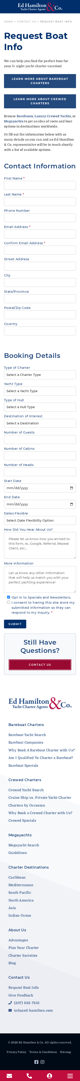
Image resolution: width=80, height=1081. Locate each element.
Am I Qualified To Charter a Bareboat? (40, 758)
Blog (12, 963)
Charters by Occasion (26, 805)
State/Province (16, 292)
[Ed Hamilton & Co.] (40, 6)
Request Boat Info (23, 988)
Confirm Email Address (24, 243)
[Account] (50, 1076)
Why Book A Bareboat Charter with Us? (41, 750)
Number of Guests (19, 432)
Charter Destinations (28, 867)
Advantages (18, 940)
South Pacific (19, 893)
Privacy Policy (16, 1052)
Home (8, 21)
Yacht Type (13, 384)
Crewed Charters (24, 780)
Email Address (17, 227)
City (7, 275)
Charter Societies (23, 956)
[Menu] (70, 1076)
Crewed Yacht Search (26, 790)
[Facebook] (37, 1062)
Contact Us (26, 21)
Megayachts (20, 835)
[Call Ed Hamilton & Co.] (30, 1076)
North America (21, 900)
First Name (14, 178)
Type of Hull (14, 400)
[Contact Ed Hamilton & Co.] (10, 1076)
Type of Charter (17, 368)
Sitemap (65, 1052)
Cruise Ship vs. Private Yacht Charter (39, 798)
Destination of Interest (23, 416)
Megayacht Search (23, 845)
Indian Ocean (19, 916)
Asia (12, 908)
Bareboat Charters (26, 725)
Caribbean (17, 877)
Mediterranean (20, 885)
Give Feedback (20, 995)
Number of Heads (19, 465)
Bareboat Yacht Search (27, 735)
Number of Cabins (19, 449)
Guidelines (17, 853)
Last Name (14, 194)
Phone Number (17, 211)
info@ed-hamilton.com (33, 1010)
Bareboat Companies (25, 742)
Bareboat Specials (23, 766)
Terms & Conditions (43, 1052)
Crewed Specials (22, 821)
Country (11, 324)
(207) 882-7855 (26, 1003)
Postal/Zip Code (17, 308)
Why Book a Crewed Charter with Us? (40, 813)
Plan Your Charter (23, 948)
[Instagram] (43, 1062)
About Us (17, 930)
